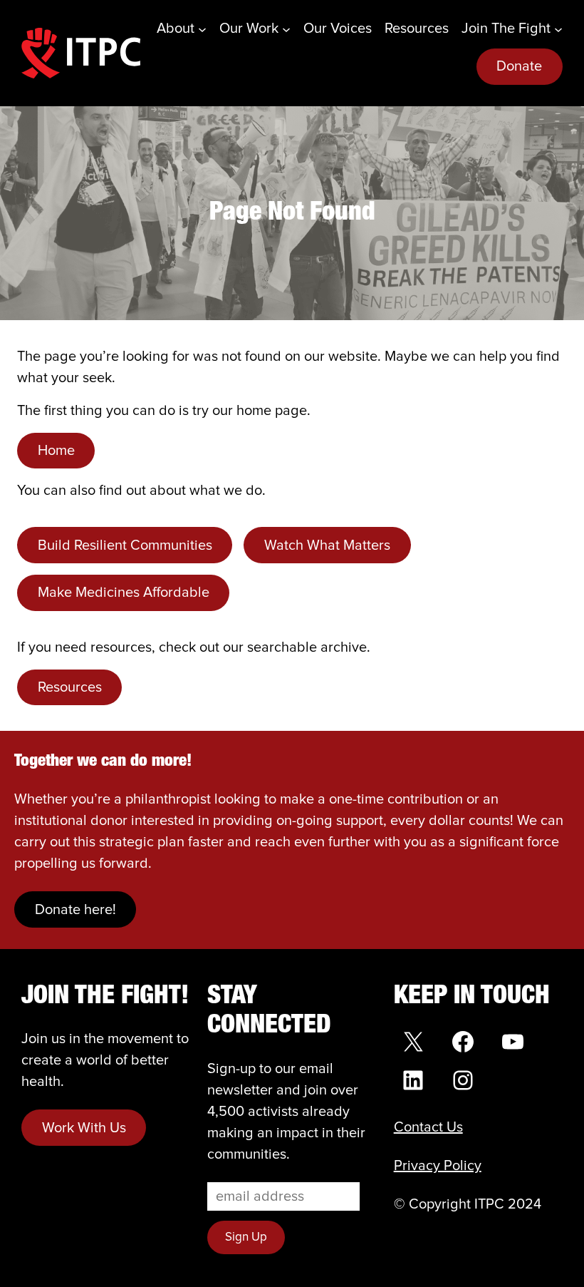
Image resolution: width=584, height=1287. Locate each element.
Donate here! (75, 910)
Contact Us (428, 1127)
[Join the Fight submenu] (558, 28)
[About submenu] (202, 28)
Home (56, 450)
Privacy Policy (437, 1166)
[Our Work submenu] (286, 28)
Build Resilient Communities (125, 545)
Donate (519, 66)
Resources (70, 687)
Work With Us (84, 1128)
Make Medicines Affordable (123, 592)
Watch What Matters (327, 545)
